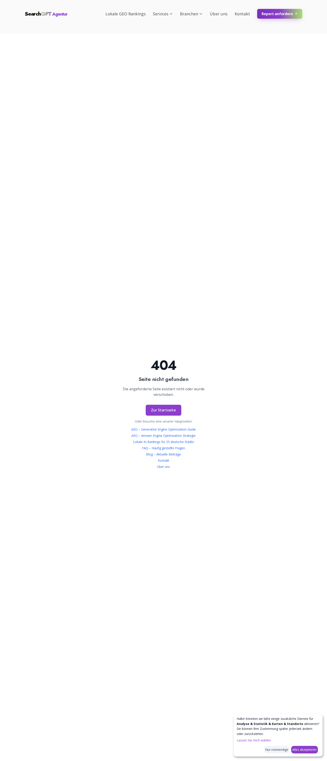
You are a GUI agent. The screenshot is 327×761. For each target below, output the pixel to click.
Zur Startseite (163, 410)
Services (160, 13)
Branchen (189, 13)
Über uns (219, 13)
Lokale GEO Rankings (125, 13)
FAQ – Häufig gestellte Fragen (163, 448)
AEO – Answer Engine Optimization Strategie (163, 435)
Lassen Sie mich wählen (254, 740)
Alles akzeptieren (304, 749)
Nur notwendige (276, 749)
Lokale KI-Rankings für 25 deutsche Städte (163, 442)
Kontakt (242, 13)
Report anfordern (277, 13)
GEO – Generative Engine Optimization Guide (163, 429)
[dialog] (278, 735)
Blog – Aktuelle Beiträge (163, 454)
